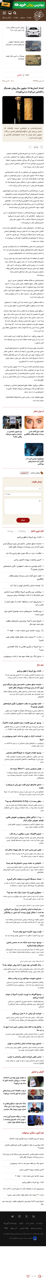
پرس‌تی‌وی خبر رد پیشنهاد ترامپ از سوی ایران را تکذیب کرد (23, 1188)
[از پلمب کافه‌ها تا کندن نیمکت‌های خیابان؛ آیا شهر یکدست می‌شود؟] (36, 1094)
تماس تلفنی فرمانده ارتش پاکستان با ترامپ (24, 1057)
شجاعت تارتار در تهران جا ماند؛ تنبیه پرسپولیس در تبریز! (23, 738)
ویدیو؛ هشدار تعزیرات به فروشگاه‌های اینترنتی (23, 752)
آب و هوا (13, 1228)
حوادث (16, 17)
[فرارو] (38, 15)
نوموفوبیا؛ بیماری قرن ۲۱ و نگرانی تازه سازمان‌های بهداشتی (35, 461)
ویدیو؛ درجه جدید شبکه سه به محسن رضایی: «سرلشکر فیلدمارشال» (25, 944)
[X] (26, 1216)
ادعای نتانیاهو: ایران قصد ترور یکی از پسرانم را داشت (25, 786)
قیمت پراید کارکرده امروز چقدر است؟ (27, 931)
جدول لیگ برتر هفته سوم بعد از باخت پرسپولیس (22, 656)
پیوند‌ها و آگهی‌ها (10, 1223)
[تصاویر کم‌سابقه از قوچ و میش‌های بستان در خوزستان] (33, 46)
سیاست (29, 17)
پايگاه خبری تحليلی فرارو (18, 1234)
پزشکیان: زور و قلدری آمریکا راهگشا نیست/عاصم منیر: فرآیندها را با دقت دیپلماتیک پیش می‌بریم (24, 593)
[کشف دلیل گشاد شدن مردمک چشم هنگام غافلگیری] (34, 422)
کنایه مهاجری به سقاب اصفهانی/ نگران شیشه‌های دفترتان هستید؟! (23, 705)
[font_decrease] (30, 147)
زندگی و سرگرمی (6, 17)
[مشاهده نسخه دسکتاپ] (10, 13)
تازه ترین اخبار (37, 531)
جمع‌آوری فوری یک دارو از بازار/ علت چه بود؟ (24, 892)
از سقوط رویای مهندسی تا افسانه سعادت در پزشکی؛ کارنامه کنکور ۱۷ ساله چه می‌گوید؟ (14, 1080)
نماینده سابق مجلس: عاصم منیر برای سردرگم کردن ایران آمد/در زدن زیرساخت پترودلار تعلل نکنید (23, 545)
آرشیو (21, 1223)
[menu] (4, 13)
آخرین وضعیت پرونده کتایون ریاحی (27, 559)
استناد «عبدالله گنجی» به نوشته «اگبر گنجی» (24, 879)
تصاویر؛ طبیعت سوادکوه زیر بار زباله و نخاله (24, 978)
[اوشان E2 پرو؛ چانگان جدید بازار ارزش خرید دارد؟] (33, 31)
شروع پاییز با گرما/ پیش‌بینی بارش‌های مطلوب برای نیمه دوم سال (23, 1203)
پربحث (10, 531)
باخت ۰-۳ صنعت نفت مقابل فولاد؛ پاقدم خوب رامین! (26, 1195)
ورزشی (22, 17)
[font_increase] (41, 147)
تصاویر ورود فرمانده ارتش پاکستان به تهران (24, 1043)
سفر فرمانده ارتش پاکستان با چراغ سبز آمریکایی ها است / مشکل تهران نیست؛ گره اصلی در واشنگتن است (24, 912)
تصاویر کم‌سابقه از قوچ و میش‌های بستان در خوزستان (15, 43)
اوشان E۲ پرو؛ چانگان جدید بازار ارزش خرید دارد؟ (15, 29)
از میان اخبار (39, 411)
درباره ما (39, 1223)
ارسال (23, 520)
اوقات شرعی (24, 1228)
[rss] (33, 1216)
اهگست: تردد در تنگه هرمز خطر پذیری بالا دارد (23, 553)
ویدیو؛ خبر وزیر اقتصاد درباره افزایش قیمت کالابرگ (21, 723)
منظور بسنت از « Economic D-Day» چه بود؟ (23, 801)
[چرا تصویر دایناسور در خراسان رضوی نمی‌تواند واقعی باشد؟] (12, 422)
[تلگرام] (12, 1216)
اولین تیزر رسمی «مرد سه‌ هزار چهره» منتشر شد (23, 850)
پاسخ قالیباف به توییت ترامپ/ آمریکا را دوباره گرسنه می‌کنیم (25, 996)
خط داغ (40, 665)
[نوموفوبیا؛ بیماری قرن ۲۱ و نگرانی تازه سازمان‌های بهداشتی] (34, 449)
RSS (6, 1228)
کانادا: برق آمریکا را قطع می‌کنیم (29, 537)
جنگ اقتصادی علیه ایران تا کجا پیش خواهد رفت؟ (21, 965)
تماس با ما (30, 1223)
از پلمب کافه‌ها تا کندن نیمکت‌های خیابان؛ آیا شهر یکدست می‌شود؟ (14, 1092)
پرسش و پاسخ (36, 1228)
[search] (14, 13)
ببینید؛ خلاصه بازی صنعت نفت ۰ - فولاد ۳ (24, 630)
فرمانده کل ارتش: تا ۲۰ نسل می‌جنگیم (26, 1013)
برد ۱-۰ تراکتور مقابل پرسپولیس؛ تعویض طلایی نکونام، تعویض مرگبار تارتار (25, 819)
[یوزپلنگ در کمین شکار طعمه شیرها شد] (33, 60)
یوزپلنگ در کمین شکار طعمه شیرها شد (15, 57)
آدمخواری (24, 472)
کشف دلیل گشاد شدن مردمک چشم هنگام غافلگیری (34, 433)
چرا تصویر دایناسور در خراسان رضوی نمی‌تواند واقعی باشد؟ (14, 434)
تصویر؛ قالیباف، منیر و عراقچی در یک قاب (25, 834)
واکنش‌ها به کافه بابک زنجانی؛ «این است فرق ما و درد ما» (23, 1028)
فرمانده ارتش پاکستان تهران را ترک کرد (25, 585)
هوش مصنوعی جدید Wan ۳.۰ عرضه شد (25, 768)
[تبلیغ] (23, 5)
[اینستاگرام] (19, 1216)
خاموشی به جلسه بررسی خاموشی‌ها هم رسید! (23, 863)
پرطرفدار (22, 531)
